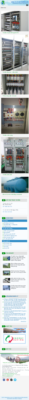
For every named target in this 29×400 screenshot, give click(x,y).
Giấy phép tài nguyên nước (10, 235)
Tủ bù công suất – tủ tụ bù (9, 96)
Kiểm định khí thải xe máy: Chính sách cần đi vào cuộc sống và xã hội (18, 280)
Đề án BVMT (7, 232)
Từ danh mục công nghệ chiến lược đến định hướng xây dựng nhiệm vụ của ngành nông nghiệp (18, 258)
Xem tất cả (23, 321)
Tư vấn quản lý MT (8, 238)
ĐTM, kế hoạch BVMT (9, 230)
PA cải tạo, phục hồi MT (9, 234)
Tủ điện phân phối (7, 174)
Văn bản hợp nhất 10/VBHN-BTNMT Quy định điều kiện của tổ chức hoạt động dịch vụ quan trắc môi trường (15, 308)
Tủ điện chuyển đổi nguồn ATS (11, 32)
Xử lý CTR (6, 248)
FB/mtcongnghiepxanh (7, 376)
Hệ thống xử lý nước (9, 223)
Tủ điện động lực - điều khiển (10, 72)
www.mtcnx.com (10, 374)
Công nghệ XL (6, 241)
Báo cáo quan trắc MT (9, 237)
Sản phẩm (5, 220)
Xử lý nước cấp (8, 243)
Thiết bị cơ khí (7, 226)
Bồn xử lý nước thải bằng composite (12, 194)
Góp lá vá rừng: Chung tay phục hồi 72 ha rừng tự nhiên (18, 271)
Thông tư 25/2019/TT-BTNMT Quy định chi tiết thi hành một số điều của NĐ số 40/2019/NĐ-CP (15, 299)
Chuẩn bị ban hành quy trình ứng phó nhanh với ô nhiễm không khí (18, 287)
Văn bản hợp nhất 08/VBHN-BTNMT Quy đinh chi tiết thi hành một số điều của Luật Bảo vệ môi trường (15, 315)
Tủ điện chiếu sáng (8, 135)
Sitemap (15, 362)
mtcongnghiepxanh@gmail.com (9, 373)
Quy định (10, 362)
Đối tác (23, 362)
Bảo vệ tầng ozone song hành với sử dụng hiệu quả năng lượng (18, 265)
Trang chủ (5, 362)
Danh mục (3, 7)
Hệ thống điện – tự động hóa (10, 224)
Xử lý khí (6, 246)
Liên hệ (19, 362)
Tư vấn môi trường (7, 228)
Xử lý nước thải (8, 245)
